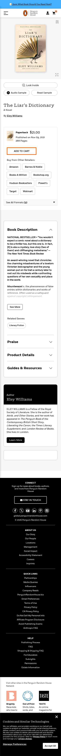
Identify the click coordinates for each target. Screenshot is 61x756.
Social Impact (30, 551)
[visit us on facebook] (15, 510)
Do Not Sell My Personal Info (30, 615)
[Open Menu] (6, 13)
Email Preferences (30, 598)
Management (30, 546)
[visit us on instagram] (47, 510)
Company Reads (30, 590)
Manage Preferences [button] (14, 744)
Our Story (30, 534)
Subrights (30, 659)
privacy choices (25, 739)
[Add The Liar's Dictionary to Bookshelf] (57, 22)
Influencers (30, 586)
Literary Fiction (16, 325)
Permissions (31, 663)
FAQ (30, 646)
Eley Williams (14, 115)
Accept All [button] (50, 746)
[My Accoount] (47, 13)
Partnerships (30, 578)
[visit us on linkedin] (34, 510)
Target (12, 191)
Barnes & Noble (33, 167)
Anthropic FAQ (30, 628)
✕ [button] (56, 717)
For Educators (30, 655)
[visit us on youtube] (27, 510)
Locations (30, 542)
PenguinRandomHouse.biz (30, 594)
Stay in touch (32, 500)
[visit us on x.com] (21, 510)
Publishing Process (30, 642)
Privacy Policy (30, 607)
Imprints (30, 563)
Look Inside (32, 85)
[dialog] (30, 734)
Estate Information (30, 667)
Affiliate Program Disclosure (30, 619)
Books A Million (18, 175)
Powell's (43, 183)
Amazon (13, 167)
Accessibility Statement (30, 555)
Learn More (16, 440)
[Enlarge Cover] (56, 74)
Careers (30, 559)
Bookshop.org (41, 175)
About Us (30, 530)
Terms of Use (30, 603)
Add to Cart (21, 151)
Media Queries (30, 582)
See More (15, 307)
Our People (30, 538)
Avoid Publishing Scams (30, 623)
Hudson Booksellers (20, 183)
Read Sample (44, 92)
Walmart (28, 191)
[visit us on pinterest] (40, 510)
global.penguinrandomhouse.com (30, 515)
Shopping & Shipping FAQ (30, 650)
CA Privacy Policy (30, 611)
